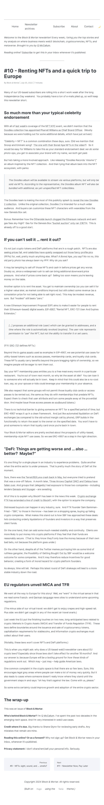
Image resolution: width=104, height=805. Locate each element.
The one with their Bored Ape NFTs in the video (59, 145)
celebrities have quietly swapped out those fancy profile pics (60, 252)
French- (24, 597)
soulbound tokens (64, 402)
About (74, 26)
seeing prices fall (13, 252)
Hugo (39, 789)
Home (15, 26)
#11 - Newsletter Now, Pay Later (72, 764)
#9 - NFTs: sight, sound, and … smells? (28, 764)
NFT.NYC (50, 126)
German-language (43, 597)
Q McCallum (43, 45)
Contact (88, 26)
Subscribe (59, 26)
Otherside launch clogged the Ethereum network (60, 219)
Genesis (17, 489)
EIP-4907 (50, 309)
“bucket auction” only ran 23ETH (69, 223)
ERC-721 (14, 345)
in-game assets (25, 352)
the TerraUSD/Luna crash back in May (41, 477)
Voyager (30, 489)
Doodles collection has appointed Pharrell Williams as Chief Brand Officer (43, 130)
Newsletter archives (31, 26)
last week (20, 126)
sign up (59, 737)
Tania (60, 789)
